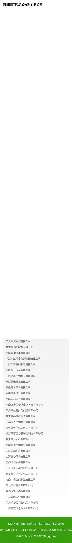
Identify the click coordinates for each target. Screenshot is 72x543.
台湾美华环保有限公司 (18, 456)
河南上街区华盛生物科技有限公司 (24, 404)
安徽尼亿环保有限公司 (18, 387)
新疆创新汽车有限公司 (18, 370)
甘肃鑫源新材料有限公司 (19, 439)
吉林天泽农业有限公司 (18, 496)
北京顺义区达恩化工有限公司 (22, 473)
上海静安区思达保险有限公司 (22, 508)
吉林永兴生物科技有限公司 (21, 421)
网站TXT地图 (35, 523)
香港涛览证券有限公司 (18, 491)
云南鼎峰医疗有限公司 (18, 393)
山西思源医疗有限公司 (18, 450)
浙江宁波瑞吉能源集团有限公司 (23, 358)
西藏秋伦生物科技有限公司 (21, 445)
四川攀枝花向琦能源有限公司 (22, 410)
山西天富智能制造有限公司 (21, 364)
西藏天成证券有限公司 (18, 398)
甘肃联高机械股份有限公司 (21, 416)
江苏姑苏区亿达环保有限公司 (22, 427)
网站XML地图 (16, 523)
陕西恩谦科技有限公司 (18, 381)
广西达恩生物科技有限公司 (21, 375)
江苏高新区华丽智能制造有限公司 (24, 433)
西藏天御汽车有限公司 (18, 352)
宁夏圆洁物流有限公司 (18, 341)
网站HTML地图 (54, 523)
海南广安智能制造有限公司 (21, 479)
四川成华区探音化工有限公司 (22, 502)
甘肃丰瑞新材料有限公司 (19, 347)
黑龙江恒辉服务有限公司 (19, 485)
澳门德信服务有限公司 (18, 462)
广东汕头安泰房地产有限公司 (22, 468)
